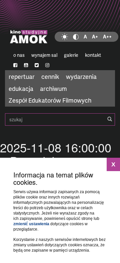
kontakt (93, 55)
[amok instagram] (47, 65)
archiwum (53, 88)
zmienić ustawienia (31, 224)
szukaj (60, 119)
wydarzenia (81, 76)
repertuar (22, 76)
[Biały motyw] (64, 36)
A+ (95, 36)
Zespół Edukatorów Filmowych (50, 100)
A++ (107, 36)
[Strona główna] (60, 25)
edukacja (21, 88)
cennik (50, 76)
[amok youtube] (26, 65)
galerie (71, 55)
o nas (19, 55)
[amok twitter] (36, 65)
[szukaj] (109, 119)
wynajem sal (44, 55)
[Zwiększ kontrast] (76, 36)
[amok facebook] (15, 65)
